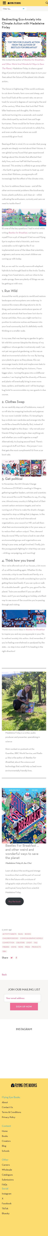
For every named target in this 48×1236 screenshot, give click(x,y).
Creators (20, 942)
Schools (5, 1150)
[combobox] (14, 9)
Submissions (8, 1179)
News (20, 947)
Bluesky (5, 1213)
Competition (8, 942)
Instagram (6, 1193)
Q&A (4, 951)
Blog (20, 934)
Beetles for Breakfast (17, 232)
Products (36, 947)
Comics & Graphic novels (31, 938)
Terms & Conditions (11, 1112)
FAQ (35, 942)
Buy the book (14, 901)
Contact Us (7, 1107)
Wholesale (7, 1169)
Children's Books (10, 938)
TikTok (5, 1208)
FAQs (4, 1184)
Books (28, 934)
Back (4, 974)
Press (27, 947)
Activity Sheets (9, 934)
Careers (6, 1164)
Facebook (6, 1203)
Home (13, 947)
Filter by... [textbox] (7, 8)
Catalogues (7, 1174)
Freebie (6, 947)
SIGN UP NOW (24, 1006)
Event (29, 942)
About (5, 1102)
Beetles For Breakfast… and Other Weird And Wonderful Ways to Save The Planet (23, 64)
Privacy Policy (8, 1117)
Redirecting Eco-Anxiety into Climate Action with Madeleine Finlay (23, 23)
